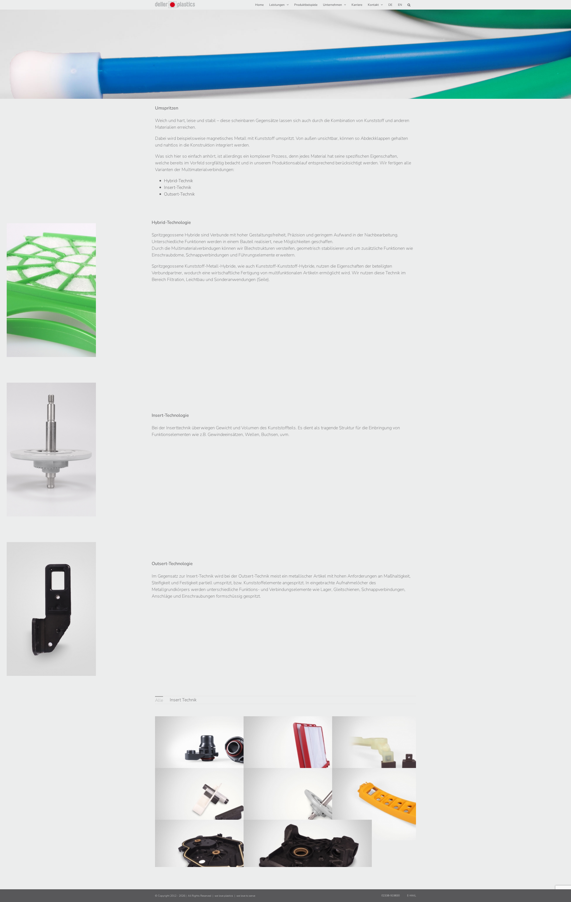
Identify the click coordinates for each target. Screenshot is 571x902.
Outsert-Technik (179, 194)
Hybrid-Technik (178, 181)
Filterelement (300, 747)
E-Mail (411, 895)
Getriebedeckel (212, 851)
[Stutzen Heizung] (219, 752)
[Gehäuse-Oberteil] (396, 804)
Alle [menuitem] (159, 700)
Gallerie (226, 747)
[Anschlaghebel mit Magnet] (396, 752)
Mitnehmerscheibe (300, 799)
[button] (409, 4)
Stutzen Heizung (212, 747)
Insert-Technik (177, 187)
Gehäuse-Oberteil (389, 799)
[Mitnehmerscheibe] (308, 804)
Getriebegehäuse (300, 851)
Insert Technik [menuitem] (183, 700)
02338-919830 (390, 895)
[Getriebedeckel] (219, 856)
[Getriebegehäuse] (308, 856)
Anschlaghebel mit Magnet (389, 747)
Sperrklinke (212, 799)
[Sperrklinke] (219, 804)
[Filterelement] (308, 752)
